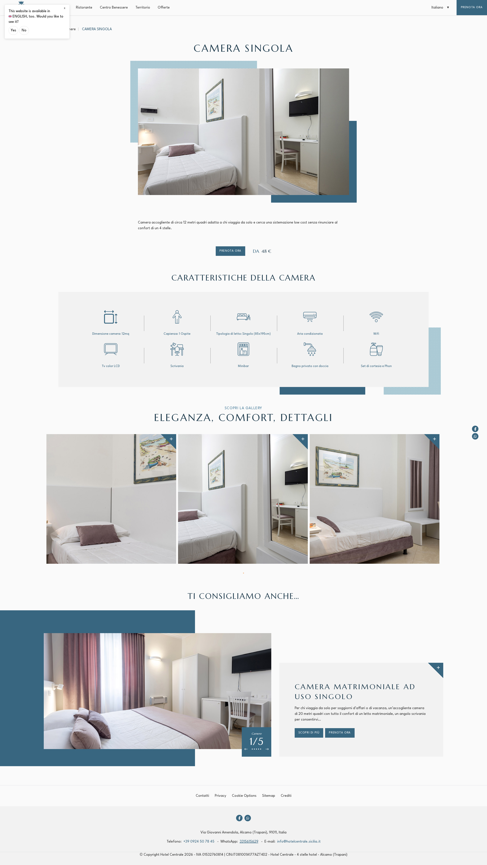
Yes (13, 30)
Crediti (286, 796)
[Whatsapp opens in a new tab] (475, 436)
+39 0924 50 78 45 (198, 841)
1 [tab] (244, 573)
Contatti (202, 796)
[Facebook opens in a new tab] (475, 429)
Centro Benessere (114, 7)
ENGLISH (20, 16)
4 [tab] (259, 749)
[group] (111, 499)
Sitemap (268, 796)
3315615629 (249, 841)
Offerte (164, 7)
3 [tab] (256, 749)
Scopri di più (309, 732)
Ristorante (84, 7)
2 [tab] (254, 749)
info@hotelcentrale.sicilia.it (299, 841)
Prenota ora (472, 7)
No (24, 30)
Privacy (220, 796)
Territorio (142, 7)
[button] (440, 7)
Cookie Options (244, 796)
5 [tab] (261, 749)
